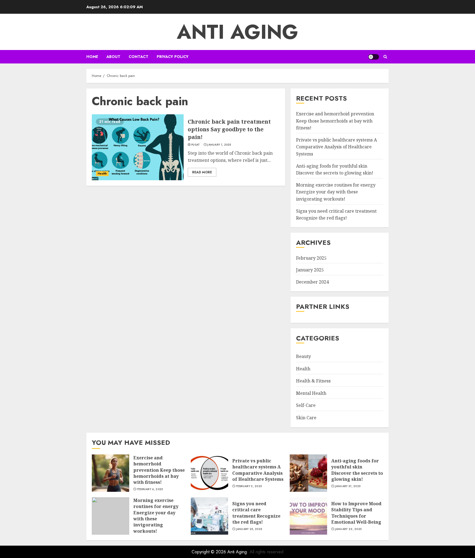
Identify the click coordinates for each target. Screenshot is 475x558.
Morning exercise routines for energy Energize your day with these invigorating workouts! (335, 192)
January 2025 (310, 270)
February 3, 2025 (249, 486)
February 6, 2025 (150, 489)
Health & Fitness (313, 381)
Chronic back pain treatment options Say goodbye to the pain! (229, 129)
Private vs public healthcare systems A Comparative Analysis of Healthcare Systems (336, 147)
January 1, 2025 (219, 145)
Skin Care (306, 418)
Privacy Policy (173, 56)
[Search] (385, 56)
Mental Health (311, 393)
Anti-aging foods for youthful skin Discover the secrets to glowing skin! (357, 470)
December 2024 (312, 282)
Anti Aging (237, 32)
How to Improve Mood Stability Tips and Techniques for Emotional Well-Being (356, 513)
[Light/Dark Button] (373, 57)
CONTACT (138, 56)
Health (102, 173)
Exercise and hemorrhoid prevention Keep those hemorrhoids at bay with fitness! (335, 121)
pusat (195, 145)
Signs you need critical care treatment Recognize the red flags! (256, 513)
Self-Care (306, 405)
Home (92, 56)
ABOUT (113, 56)
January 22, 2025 (348, 529)
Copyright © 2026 (209, 552)
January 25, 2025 (249, 529)
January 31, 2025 (348, 486)
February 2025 (311, 258)
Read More (202, 172)
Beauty (303, 356)
